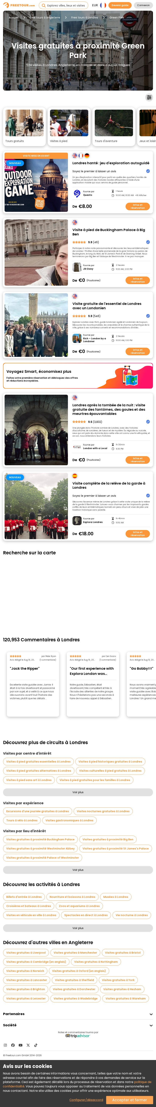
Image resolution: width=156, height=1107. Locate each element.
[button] (24, 126)
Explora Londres (93, 522)
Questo (87, 195)
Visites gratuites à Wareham (126, 998)
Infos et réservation (138, 206)
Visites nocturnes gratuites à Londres (103, 811)
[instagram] (5, 1045)
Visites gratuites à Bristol (123, 953)
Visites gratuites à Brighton (25, 989)
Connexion (143, 5)
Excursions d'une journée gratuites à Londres (37, 811)
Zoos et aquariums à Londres (79, 906)
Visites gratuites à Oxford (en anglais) (79, 971)
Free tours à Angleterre (45, 17)
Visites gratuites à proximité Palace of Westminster (42, 858)
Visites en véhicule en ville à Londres (31, 915)
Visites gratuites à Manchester (75, 953)
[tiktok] (35, 1045)
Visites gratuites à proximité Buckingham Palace (40, 839)
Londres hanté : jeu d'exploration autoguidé (110, 163)
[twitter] (28, 1045)
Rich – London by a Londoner (94, 340)
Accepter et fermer (129, 1100)
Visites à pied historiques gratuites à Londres (110, 762)
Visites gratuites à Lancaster (26, 980)
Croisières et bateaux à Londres (28, 906)
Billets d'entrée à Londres (24, 897)
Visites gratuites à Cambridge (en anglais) (36, 962)
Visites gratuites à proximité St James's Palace (116, 848)
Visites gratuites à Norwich (25, 971)
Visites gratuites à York (118, 980)
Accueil (13, 17)
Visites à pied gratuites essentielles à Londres (38, 762)
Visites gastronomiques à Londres (69, 820)
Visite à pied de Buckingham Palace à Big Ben (108, 232)
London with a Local (95, 448)
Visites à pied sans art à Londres (29, 780)
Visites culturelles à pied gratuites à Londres (110, 771)
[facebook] (13, 1045)
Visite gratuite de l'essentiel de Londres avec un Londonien (106, 306)
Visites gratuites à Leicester (26, 998)
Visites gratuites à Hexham (122, 989)
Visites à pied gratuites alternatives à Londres (38, 771)
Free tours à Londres (84, 17)
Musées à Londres (115, 897)
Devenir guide (120, 5)
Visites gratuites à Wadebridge (76, 998)
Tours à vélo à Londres (21, 820)
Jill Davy (88, 269)
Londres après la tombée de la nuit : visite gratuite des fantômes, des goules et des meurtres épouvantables (108, 409)
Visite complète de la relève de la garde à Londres (108, 485)
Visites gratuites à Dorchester (74, 989)
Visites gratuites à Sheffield (74, 980)
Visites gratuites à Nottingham (96, 962)
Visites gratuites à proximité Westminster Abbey (40, 848)
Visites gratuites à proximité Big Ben (108, 839)
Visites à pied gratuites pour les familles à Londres (95, 780)
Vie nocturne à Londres (132, 915)
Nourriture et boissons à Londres (72, 897)
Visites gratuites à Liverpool (26, 953)
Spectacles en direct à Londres (86, 915)
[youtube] (20, 1045)
